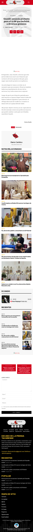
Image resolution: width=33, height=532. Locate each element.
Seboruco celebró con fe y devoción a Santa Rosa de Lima (16, 285)
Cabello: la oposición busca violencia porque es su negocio (9, 369)
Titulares (20, 15)
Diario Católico (9, 27)
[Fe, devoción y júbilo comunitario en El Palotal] (16, 217)
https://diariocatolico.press (16, 144)
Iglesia (3, 173)
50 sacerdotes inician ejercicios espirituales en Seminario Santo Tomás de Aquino (16, 257)
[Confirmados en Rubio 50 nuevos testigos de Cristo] (16, 190)
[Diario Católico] (16, 136)
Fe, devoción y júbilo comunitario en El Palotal (16, 230)
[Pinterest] (18, 31)
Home (4, 10)
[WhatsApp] (21, 31)
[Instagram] (15, 426)
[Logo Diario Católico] (16, 2)
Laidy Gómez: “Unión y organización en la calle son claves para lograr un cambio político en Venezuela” (24, 370)
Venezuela (18, 127)
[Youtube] (21, 426)
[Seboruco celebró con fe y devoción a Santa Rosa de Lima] (16, 271)
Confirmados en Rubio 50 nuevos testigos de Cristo (16, 204)
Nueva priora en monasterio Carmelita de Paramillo (15, 176)
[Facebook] (11, 31)
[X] (14, 31)
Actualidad (10, 10)
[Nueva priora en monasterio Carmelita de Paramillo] (16, 162)
